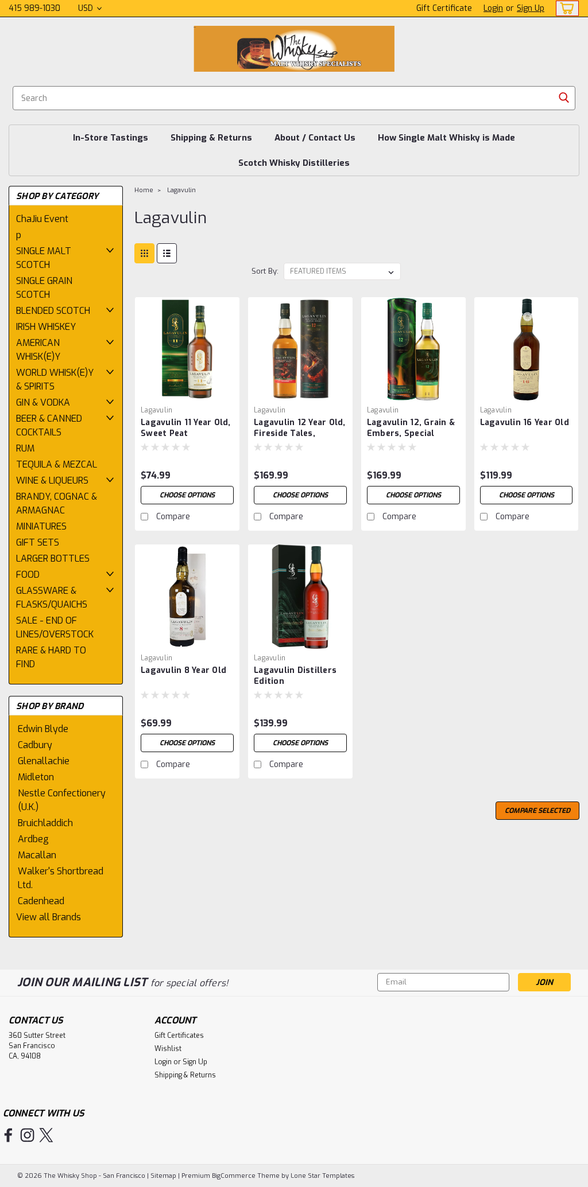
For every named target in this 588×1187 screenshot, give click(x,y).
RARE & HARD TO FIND (51, 657)
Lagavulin (181, 190)
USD (86, 8)
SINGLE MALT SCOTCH (43, 258)
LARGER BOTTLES (53, 558)
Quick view (187, 392)
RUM (25, 448)
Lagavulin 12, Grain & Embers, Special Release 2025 (411, 428)
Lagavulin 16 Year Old (524, 422)
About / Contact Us (314, 137)
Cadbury (35, 745)
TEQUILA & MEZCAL (56, 464)
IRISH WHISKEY (46, 327)
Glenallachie (43, 761)
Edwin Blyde (43, 729)
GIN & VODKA (43, 402)
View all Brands (48, 917)
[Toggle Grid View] (144, 253)
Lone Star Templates (322, 1176)
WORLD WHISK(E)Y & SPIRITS (55, 379)
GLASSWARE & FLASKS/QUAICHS (51, 597)
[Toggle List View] (167, 253)
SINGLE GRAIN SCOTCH (44, 288)
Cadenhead (41, 901)
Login (493, 8)
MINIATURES (41, 526)
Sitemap (163, 1176)
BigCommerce (234, 1176)
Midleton (36, 777)
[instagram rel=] (27, 1135)
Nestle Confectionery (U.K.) (62, 800)
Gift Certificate (444, 8)
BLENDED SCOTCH (53, 311)
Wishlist (167, 1048)
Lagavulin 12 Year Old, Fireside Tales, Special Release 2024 (300, 428)
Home (143, 190)
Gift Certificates (179, 1035)
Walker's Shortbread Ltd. (60, 878)
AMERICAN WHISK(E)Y (38, 350)
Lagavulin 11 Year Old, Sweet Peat (186, 428)
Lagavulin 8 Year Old (183, 670)
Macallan (37, 855)
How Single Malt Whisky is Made (446, 137)
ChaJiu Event (42, 219)
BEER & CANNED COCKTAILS (49, 425)
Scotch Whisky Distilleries (294, 163)
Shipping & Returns (211, 137)
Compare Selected (537, 810)
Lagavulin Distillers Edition (295, 676)
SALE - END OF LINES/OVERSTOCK (55, 627)
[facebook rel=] (8, 1135)
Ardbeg (33, 839)
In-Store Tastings (110, 137)
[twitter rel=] (46, 1135)
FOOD (28, 575)
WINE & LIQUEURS (52, 480)
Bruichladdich (45, 823)
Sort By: (265, 271)
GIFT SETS (37, 542)
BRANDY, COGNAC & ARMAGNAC (56, 503)
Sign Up (530, 8)
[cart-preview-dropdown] (564, 8)
